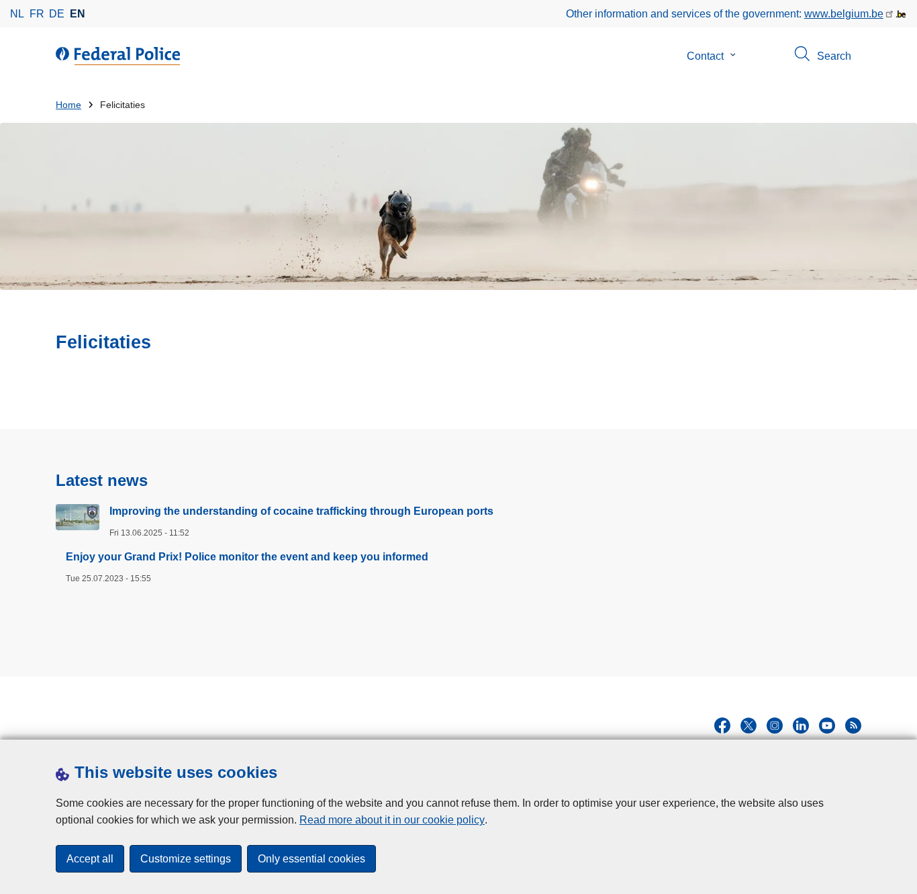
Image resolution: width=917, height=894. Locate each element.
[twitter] (748, 725)
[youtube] (827, 725)
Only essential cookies (311, 858)
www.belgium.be (843, 13)
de (56, 13)
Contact (705, 56)
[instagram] (775, 725)
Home (68, 105)
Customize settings (185, 858)
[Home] (120, 56)
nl (17, 13)
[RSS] (853, 725)
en (77, 13)
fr (37, 13)
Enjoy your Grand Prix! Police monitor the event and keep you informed (247, 556)
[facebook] (722, 725)
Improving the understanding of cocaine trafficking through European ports (301, 511)
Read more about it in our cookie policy (392, 820)
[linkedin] (801, 725)
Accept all (89, 858)
